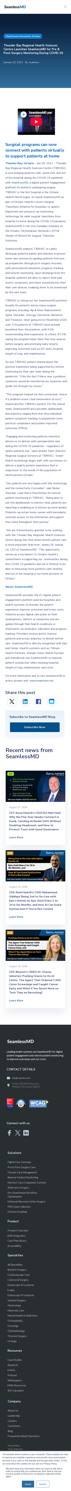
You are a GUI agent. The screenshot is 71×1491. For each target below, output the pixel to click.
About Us (13, 1410)
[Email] (51, 701)
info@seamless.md (21, 1078)
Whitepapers (15, 1380)
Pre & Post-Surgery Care (22, 1167)
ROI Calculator (16, 1390)
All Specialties (15, 1264)
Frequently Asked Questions (23, 1436)
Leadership (14, 1415)
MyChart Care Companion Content (27, 1182)
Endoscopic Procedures (21, 1285)
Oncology (13, 1325)
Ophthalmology (16, 1330)
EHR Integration (17, 1235)
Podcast (12, 1375)
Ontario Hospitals (17, 1211)
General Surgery (17, 1300)
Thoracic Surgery (17, 1336)
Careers (12, 1420)
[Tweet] (12, 701)
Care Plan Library (17, 1240)
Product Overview (18, 1230)
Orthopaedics (15, 1320)
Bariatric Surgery (17, 1269)
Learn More (16, 837)
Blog (10, 1431)
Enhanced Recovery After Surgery (26, 1201)
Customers (14, 1425)
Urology (12, 1341)
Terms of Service (15, 1449)
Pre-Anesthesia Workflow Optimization (22, 1194)
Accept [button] (28, 1484)
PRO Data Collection (19, 1206)
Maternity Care (16, 1310)
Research (13, 1365)
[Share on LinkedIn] (25, 701)
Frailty (11, 1290)
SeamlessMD (20, 183)
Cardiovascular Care (19, 1274)
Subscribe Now (34, 727)
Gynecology (14, 1305)
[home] (14, 6)
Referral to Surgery (18, 1187)
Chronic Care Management (22, 1172)
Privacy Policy (14, 1445)
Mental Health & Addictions (23, 1315)
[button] (65, 7)
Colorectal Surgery (18, 1279)
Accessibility (14, 1245)
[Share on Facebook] (38, 701)
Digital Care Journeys (19, 1162)
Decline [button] (42, 1484)
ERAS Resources (17, 1385)
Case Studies (15, 1359)
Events (11, 1370)
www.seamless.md (41, 681)
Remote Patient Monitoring (23, 1177)
